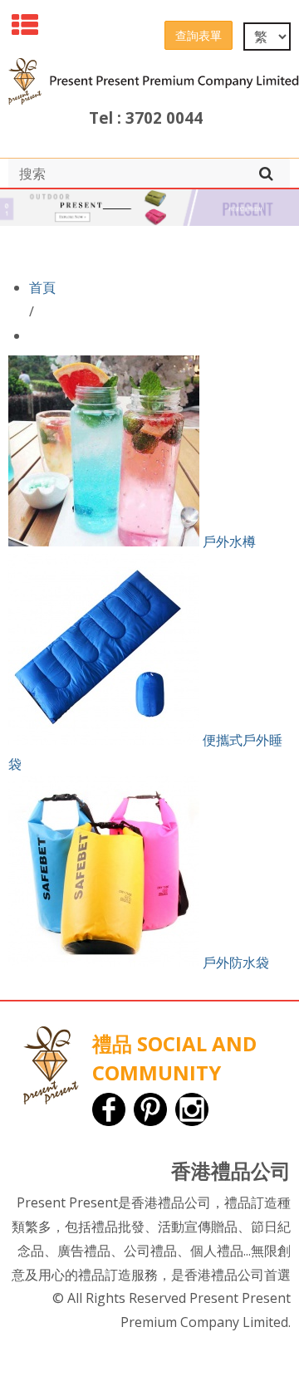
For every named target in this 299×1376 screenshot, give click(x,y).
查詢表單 (198, 35)
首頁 (42, 287)
